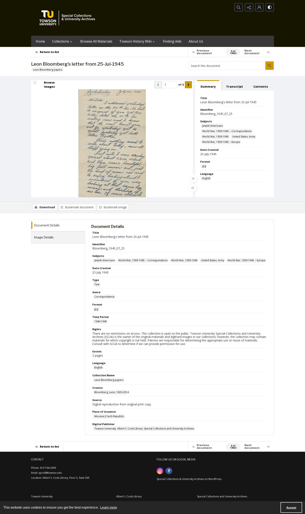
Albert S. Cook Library (129, 496)
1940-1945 (100, 321)
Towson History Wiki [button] (135, 41)
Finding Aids (172, 41)
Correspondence (104, 296)
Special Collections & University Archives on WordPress (189, 479)
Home (40, 41)
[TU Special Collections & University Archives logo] (68, 17)
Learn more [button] (108, 507)
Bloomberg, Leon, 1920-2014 (111, 392)
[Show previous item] (158, 84)
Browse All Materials (96, 41)
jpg (204, 166)
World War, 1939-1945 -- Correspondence (227, 131)
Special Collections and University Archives (222, 496)
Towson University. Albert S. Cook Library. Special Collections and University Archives (144, 428)
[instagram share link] (160, 470)
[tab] (208, 85)
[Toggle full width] (193, 178)
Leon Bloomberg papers (47, 69)
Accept (291, 507)
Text (96, 284)
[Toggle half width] (193, 188)
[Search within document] (269, 65)
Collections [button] (60, 41)
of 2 (181, 84)
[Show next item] (188, 84)
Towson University (42, 496)
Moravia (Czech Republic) (109, 416)
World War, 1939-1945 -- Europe (221, 142)
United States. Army (243, 136)
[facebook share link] (169, 470)
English (206, 178)
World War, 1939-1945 (215, 136)
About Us (196, 41)
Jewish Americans (212, 126)
